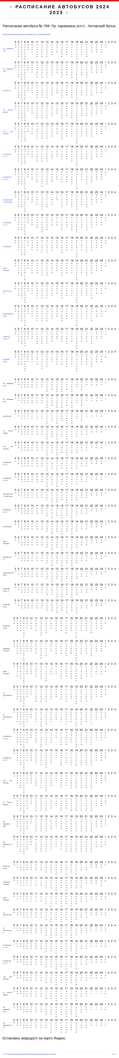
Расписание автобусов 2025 (17, 1054)
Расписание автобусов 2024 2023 (62, 9)
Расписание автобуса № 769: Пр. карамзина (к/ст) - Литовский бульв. (26, 34)
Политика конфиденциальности (38, 1054)
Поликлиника (7, 246)
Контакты (53, 1054)
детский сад (7, 90)
